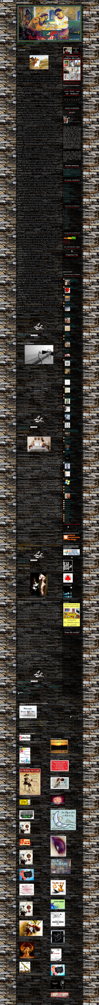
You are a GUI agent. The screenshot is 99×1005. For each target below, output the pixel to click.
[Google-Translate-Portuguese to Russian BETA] (79, 100)
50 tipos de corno (66, 184)
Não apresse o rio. (66, 192)
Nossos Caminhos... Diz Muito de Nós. (74, 369)
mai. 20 (67, 222)
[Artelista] (74, 719)
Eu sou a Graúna (67, 504)
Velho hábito (72, 471)
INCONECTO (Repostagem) (26, 343)
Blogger (51, 1000)
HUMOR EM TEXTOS (68, 287)
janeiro (66, 223)
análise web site (21, 700)
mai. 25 (67, 220)
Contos (64, 176)
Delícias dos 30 (67, 492)
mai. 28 (67, 217)
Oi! (65, 376)
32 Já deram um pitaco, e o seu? (23, 335)
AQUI (35, 728)
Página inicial (39, 686)
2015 (65, 213)
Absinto (66, 443)
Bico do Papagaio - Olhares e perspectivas (71, 429)
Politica (78, 174)
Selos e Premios (74, 176)
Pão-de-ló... (66, 490)
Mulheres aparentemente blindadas (73, 388)
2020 (65, 210)
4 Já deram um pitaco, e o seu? (23, 560)
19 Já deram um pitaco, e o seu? (23, 681)
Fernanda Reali (67, 340)
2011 (65, 227)
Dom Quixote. (72, 463)
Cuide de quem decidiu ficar (74, 379)
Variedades (67, 171)
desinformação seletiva (68, 397)
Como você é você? (73, 341)
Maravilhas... (66, 438)
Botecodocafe (67, 506)
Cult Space (66, 478)
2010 (65, 228)
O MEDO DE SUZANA (68, 338)
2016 (65, 211)
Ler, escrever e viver (68, 375)
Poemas (75, 173)
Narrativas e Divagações (68, 359)
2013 (65, 214)
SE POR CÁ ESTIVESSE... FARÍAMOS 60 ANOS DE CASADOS (74, 281)
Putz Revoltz (67, 518)
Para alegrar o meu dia (68, 487)
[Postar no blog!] (33, 335)
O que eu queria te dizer (73, 360)
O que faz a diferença (68, 395)
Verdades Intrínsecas (68, 470)
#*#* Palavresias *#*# (68, 500)
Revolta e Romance (68, 394)
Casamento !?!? (22, 435)
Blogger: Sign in (67, 514)
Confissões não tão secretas (70, 175)
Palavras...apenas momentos (69, 502)
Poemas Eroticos (77, 175)
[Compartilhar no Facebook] (35, 335)
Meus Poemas (24, 428)
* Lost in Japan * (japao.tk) (69, 512)
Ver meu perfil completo (66, 124)
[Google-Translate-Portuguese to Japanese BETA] (74, 100)
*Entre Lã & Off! (67, 508)
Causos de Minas (74, 171)
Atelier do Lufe (67, 462)
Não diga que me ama (68, 441)
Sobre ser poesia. (67, 349)
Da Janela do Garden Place (69, 405)
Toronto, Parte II (67, 334)
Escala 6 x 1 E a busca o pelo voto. (69, 304)
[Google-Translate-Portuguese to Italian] (72, 100)
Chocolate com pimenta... (69, 516)
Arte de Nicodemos (68, 421)
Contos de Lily (67, 335)
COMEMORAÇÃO (68, 176)
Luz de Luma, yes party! (69, 295)
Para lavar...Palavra (68, 440)
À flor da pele (67, 520)
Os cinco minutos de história (74, 444)
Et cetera (66, 486)
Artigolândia (67, 333)
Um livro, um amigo (73, 414)
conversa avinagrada (68, 279)
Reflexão (24, 562)
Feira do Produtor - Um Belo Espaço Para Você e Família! (74, 431)
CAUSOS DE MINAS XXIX (68, 188)
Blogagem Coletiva (70, 172)
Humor (23, 337)
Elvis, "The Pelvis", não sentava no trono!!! (70, 196)
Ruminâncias (76, 172)
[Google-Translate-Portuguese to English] (76, 100)
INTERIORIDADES (68, 306)
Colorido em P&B (67, 489)
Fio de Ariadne (67, 314)
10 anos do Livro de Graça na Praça (69, 190)
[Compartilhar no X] (34, 335)
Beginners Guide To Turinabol (69, 315)
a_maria (66, 386)
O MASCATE (67, 303)
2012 (65, 225)
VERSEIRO (67, 351)
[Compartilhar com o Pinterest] (37, 335)
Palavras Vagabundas (68, 413)
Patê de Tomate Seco (73, 493)
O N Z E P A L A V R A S (69, 510)
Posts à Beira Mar (67, 437)
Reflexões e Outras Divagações (69, 451)
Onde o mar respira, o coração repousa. (74, 296)
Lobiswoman (66, 186)
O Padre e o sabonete (24, 568)
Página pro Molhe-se (73, 455)
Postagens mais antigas (54, 686)
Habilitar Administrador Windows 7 (73, 480)
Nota (65, 336)
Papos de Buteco (73, 170)
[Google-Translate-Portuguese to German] (69, 100)
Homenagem (70, 173)
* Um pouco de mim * (68, 317)
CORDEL (69, 174)
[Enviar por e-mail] (31, 335)
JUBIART (66, 367)
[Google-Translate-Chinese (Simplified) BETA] (65, 100)
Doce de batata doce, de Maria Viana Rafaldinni (74, 326)
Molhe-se (66, 454)
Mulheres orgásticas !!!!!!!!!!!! (68, 198)
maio (66, 216)
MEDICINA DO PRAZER (74, 288)
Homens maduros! (67, 194)
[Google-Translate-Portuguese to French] (67, 100)
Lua (65, 348)
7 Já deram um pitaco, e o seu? (23, 426)
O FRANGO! (21, 50)
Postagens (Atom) (24, 689)
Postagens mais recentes (24, 686)
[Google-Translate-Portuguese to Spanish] (72, 103)
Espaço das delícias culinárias (69, 325)
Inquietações (67, 378)
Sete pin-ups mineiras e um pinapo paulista (74, 399)
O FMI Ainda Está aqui (68, 452)
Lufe (70, 117)
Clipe (64, 175)
